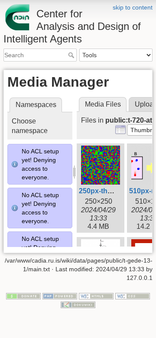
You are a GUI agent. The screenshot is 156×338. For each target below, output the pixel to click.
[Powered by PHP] (59, 295)
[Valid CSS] (132, 295)
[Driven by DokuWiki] (78, 304)
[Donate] (23, 295)
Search (72, 55)
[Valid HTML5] (96, 295)
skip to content (133, 7)
